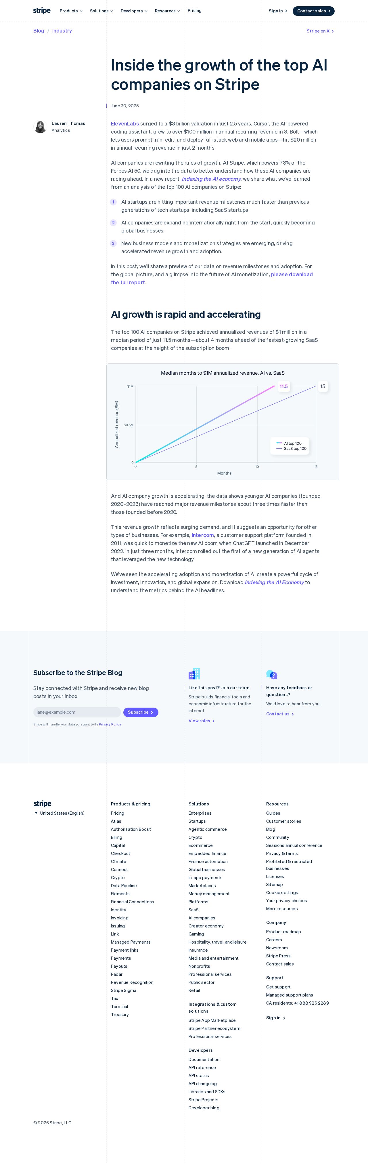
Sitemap (274, 884)
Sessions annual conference (294, 845)
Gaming (196, 934)
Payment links (125, 950)
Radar (116, 974)
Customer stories (283, 821)
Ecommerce (201, 845)
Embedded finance (207, 853)
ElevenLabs (125, 123)
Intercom (203, 534)
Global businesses (207, 869)
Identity (118, 909)
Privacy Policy (110, 724)
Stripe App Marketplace (212, 1020)
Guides (273, 813)
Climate (118, 861)
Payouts (119, 966)
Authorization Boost (131, 829)
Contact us (278, 714)
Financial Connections (132, 901)
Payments (121, 958)
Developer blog (204, 1107)
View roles (199, 720)
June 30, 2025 (125, 105)
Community (277, 837)
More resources (282, 908)
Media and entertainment (214, 958)
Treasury (120, 1014)
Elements (120, 893)
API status (199, 1075)
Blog (38, 30)
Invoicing (120, 918)
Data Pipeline (124, 885)
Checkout (121, 853)
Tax (114, 998)
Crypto (118, 877)
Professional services (210, 974)
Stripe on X (318, 31)
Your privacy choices (286, 900)
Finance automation (208, 861)
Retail (194, 990)
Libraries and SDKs (207, 1091)
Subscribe (138, 712)
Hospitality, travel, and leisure (218, 942)
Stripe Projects (203, 1099)
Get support (278, 987)
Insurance (198, 950)
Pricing (195, 10)
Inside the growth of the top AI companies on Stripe (219, 74)
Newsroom (277, 947)
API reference (202, 1067)
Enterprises (200, 813)
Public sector (202, 982)
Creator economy (206, 926)
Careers (274, 939)
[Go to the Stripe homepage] (40, 803)
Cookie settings (282, 892)
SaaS (194, 909)
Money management (209, 893)
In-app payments (206, 877)
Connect (119, 869)
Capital (118, 845)
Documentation (204, 1059)
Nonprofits (199, 966)
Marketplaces (202, 885)
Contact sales (311, 11)
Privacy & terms (282, 853)
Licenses (275, 876)
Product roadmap (283, 931)
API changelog (203, 1083)
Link (115, 934)
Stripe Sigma (123, 990)
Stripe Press (278, 956)
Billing (116, 837)
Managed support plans (289, 995)
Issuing (118, 926)
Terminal (119, 1006)
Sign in (276, 11)
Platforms (198, 901)
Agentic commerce (208, 829)
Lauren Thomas (68, 123)
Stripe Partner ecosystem (214, 1028)
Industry (62, 30)
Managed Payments (131, 942)
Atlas (116, 821)
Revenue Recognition (132, 982)
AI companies (202, 918)
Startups (197, 821)
